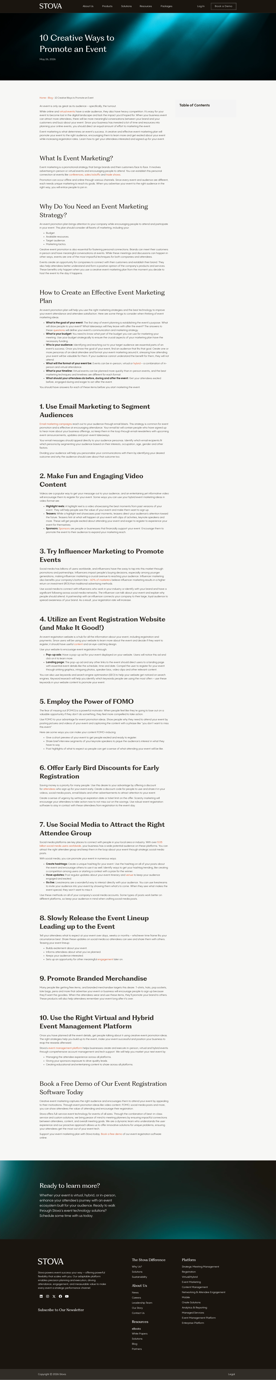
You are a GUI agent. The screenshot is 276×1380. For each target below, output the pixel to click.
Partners (137, 1349)
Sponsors (64, 528)
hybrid (137, 363)
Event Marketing (191, 1282)
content (78, 644)
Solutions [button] (126, 6)
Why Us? (137, 1267)
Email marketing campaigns (56, 424)
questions (59, 330)
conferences (76, 174)
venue (130, 875)
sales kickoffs (92, 174)
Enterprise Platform (193, 1323)
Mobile (186, 1297)
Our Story (137, 1308)
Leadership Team (142, 1303)
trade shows (113, 174)
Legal (231, 1374)
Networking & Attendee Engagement (203, 1292)
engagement (106, 959)
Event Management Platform (199, 1318)
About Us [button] (88, 6)
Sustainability (139, 1277)
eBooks (136, 1329)
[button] (41, 1296)
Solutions (137, 1272)
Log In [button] (200, 6)
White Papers (140, 1334)
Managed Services (193, 1313)
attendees (49, 789)
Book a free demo (111, 1134)
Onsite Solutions (191, 1302)
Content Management (195, 1287)
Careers (136, 1297)
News (135, 1292)
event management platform (65, 1048)
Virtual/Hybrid (190, 1277)
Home (43, 98)
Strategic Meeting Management (200, 1267)
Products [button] (107, 6)
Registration (189, 1272)
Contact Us (138, 1313)
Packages (166, 6)
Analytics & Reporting (194, 1307)
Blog (50, 98)
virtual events (67, 111)
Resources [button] (146, 6)
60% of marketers (100, 580)
